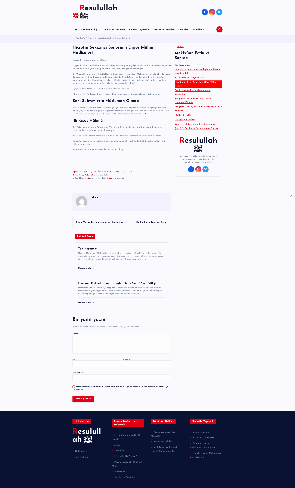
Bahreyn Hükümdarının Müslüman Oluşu (196, 124)
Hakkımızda (81, 451)
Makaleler (183, 30)
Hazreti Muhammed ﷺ (86, 30)
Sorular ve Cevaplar (163, 30)
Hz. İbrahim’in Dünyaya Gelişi (190, 78)
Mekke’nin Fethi (183, 115)
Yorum (76, 334)
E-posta (127, 359)
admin (94, 197)
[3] (122, 150)
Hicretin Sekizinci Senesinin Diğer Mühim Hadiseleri (109, 38)
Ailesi (117, 445)
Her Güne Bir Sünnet (203, 438)
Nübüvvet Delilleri (113, 30)
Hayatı (180, 46)
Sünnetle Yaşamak (138, 30)
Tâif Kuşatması (182, 65)
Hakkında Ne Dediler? (125, 456)
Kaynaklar (197, 30)
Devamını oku (85, 268)
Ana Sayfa (80, 38)
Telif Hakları (81, 457)
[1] (162, 94)
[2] (146, 114)
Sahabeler (119, 451)
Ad (74, 359)
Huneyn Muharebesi (185, 119)
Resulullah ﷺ (198, 145)
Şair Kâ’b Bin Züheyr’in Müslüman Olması (196, 128)
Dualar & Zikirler (201, 432)
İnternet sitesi (78, 373)
